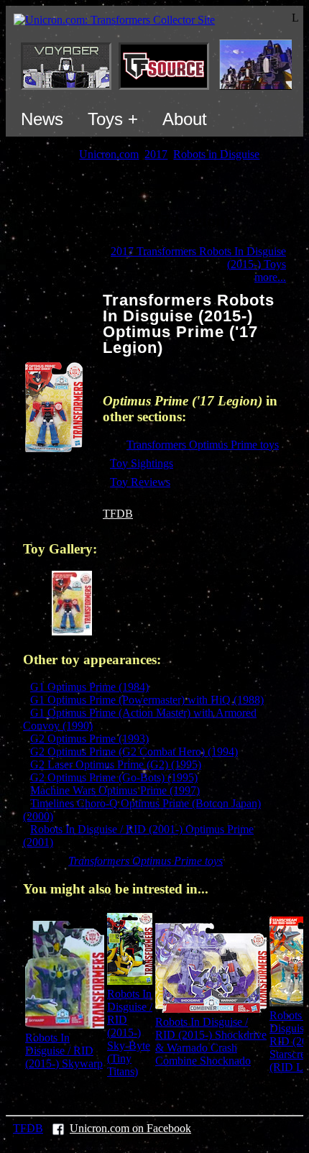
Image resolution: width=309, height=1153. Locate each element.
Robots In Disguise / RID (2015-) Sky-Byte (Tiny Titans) (129, 1033)
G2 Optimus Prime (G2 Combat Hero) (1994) (134, 751)
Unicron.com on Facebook (130, 1128)
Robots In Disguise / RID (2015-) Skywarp (64, 1051)
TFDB (118, 513)
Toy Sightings (141, 463)
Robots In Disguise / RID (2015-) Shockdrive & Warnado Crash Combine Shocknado (211, 1041)
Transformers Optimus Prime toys (202, 444)
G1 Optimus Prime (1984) (89, 687)
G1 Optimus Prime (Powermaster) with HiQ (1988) (147, 700)
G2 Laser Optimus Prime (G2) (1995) (115, 764)
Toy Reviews (140, 482)
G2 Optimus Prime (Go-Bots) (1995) (114, 777)
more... (270, 277)
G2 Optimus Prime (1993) (89, 738)
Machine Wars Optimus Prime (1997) (115, 790)
